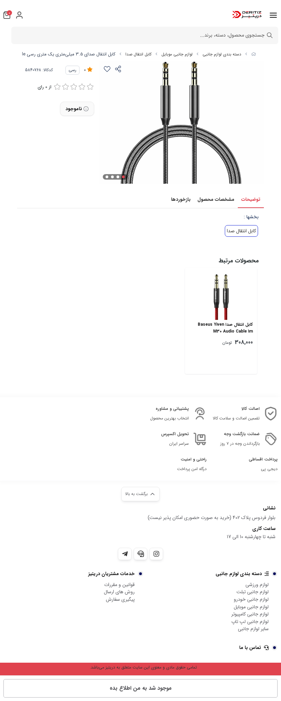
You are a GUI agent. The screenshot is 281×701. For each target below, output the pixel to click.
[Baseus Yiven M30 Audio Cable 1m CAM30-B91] (221, 296)
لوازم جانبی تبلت (252, 592)
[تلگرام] (125, 554)
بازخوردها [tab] (181, 199)
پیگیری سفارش (120, 599)
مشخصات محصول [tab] (215, 199)
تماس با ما (250, 647)
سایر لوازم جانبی (253, 629)
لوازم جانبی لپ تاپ (250, 621)
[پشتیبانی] (140, 554)
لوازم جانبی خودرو (251, 599)
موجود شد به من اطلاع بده (141, 688)
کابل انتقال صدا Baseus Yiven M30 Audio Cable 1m (225, 328)
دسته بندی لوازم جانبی (222, 54)
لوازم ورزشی (257, 584)
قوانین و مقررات (119, 584)
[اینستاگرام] (156, 554)
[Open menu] (273, 15)
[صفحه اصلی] (253, 54)
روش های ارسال (119, 592)
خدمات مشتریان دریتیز (111, 573)
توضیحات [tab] (250, 199)
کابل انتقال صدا (138, 54)
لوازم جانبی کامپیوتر (250, 614)
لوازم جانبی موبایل (177, 54)
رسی (72, 70)
